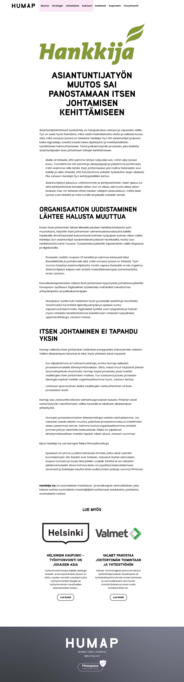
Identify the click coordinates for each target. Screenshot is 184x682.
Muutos (45, 5)
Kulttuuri (87, 5)
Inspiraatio (115, 5)
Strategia (57, 5)
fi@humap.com (92, 655)
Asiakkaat (100, 5)
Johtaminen (72, 5)
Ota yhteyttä (131, 5)
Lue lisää (65, 597)
